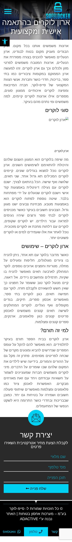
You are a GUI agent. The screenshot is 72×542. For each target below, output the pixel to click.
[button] (5, 41)
